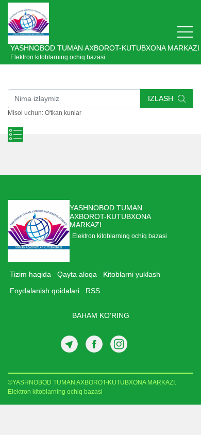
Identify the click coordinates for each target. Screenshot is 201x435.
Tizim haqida (30, 274)
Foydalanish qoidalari (44, 291)
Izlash (161, 98)
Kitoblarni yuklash (131, 274)
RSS (93, 291)
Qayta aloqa (77, 274)
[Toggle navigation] (185, 32)
